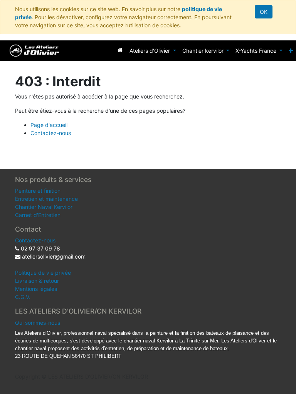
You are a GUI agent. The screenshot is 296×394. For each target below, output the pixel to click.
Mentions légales (36, 288)
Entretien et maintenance (46, 198)
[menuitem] (120, 50)
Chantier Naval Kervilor (43, 207)
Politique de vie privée (43, 272)
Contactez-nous (50, 133)
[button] (291, 50)
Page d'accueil (48, 125)
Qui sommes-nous (37, 322)
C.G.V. (22, 297)
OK (263, 11)
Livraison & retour (37, 280)
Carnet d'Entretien (38, 215)
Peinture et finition (38, 190)
